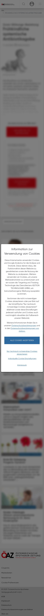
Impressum (22, 365)
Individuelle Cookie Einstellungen (22, 358)
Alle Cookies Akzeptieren (22, 340)
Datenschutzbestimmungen (24, 325)
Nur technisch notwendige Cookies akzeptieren (22, 352)
